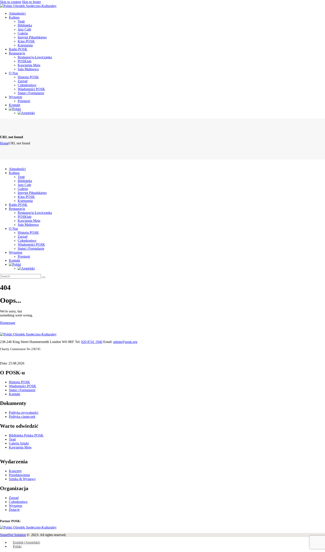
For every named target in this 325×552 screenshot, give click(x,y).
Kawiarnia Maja (20, 447)
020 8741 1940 (91, 342)
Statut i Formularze (22, 390)
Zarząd (14, 498)
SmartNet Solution (13, 535)
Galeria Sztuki (19, 443)
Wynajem (15, 506)
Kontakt (14, 394)
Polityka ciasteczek (22, 416)
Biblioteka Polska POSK (26, 435)
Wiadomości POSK (22, 386)
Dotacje (14, 510)
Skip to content (10, 2)
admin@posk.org (125, 342)
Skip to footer (31, 2)
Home (4, 143)
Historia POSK (19, 382)
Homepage (7, 323)
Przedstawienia (19, 475)
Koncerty (15, 471)
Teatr (12, 439)
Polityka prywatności (23, 412)
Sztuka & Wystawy (22, 479)
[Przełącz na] (15, 109)
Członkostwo (18, 502)
